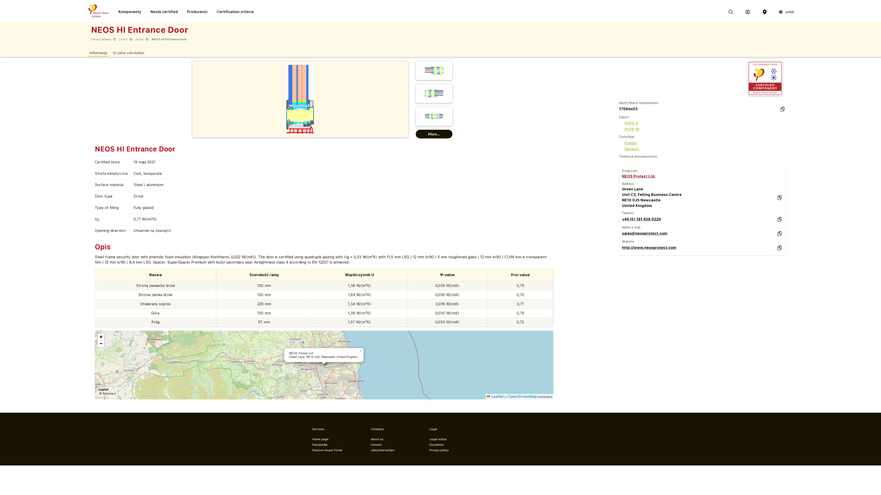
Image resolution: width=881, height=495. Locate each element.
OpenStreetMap (522, 396)
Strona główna (101, 39)
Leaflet (497, 396)
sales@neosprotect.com (644, 233)
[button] (361, 351)
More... (434, 134)
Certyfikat (626, 137)
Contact (376, 444)
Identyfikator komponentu (638, 103)
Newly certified (164, 12)
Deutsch (632, 149)
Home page (320, 439)
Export (624, 117)
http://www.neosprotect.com (649, 247)
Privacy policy (439, 450)
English (631, 143)
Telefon (628, 213)
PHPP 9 (631, 123)
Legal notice (438, 439)
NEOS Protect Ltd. (639, 176)
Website (628, 241)
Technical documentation (638, 156)
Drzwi (139, 39)
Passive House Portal (327, 450)
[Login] (747, 11)
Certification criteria (235, 12)
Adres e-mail (631, 227)
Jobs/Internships (382, 450)
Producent (630, 171)
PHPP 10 (632, 129)
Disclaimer (436, 444)
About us (377, 439)
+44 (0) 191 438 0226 (641, 219)
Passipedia (319, 444)
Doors (123, 39)
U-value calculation (128, 52)
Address (628, 184)
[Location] (764, 11)
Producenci (197, 12)
